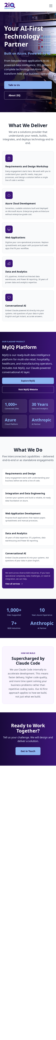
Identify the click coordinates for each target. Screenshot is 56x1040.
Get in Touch (28, 751)
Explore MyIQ (28, 380)
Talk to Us (14, 85)
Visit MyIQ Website (28, 389)
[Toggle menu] (51, 6)
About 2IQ (14, 95)
